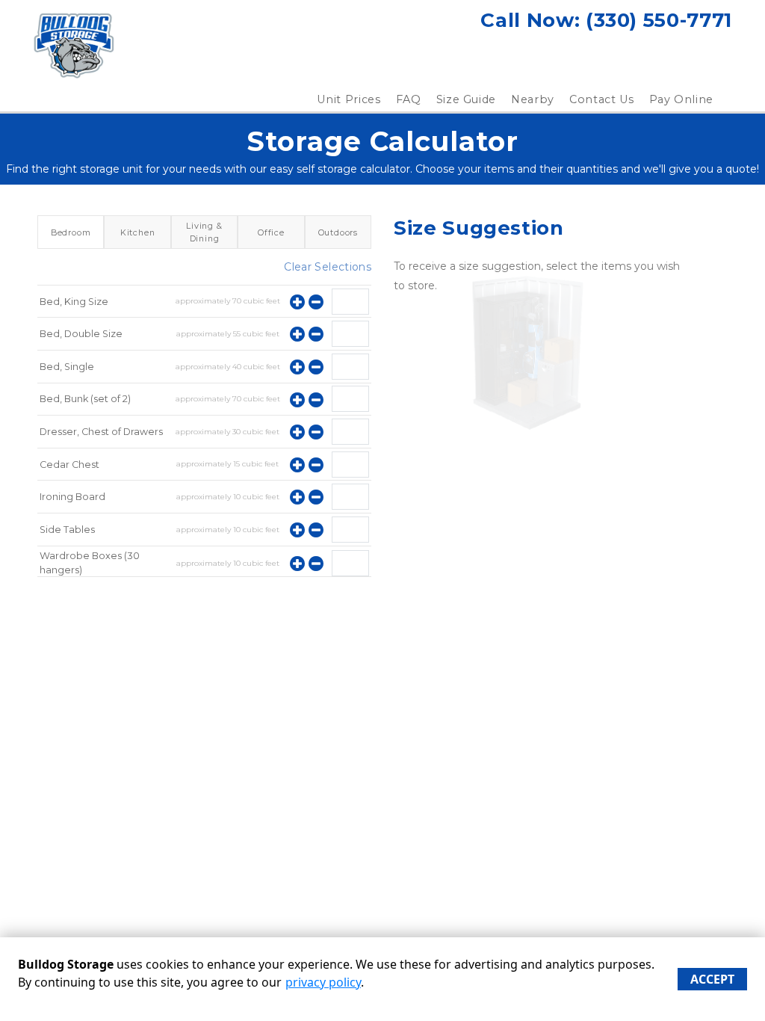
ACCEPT (712, 979)
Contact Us (601, 99)
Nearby (532, 99)
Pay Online (681, 99)
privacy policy (323, 982)
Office (271, 232)
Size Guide (466, 99)
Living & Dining (204, 231)
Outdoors (338, 232)
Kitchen (137, 232)
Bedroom (71, 232)
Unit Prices (348, 99)
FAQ (408, 99)
